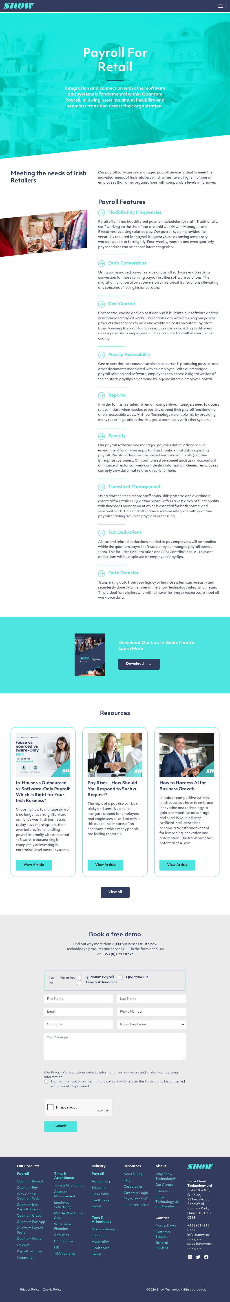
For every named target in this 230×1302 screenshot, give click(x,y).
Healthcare (100, 1200)
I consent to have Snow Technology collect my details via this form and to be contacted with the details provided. (118, 1084)
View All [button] (115, 892)
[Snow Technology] (18, 6)
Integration (26, 1257)
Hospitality (100, 1194)
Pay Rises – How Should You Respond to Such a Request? (112, 789)
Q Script (23, 1245)
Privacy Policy (29, 1289)
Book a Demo (165, 1226)
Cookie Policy (52, 1289)
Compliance (63, 1241)
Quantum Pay (27, 1187)
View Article (34, 865)
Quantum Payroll (99, 977)
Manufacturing (103, 1229)
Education (100, 1187)
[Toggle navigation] (221, 6)
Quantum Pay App (31, 1222)
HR (56, 1247)
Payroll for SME (136, 1199)
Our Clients (164, 1185)
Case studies (133, 1186)
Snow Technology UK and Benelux (167, 1202)
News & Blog (133, 1174)
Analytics (61, 1235)
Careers (161, 1191)
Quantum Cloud (29, 1215)
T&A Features (64, 1253)
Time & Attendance (101, 982)
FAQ (127, 1180)
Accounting (101, 1181)
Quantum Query (29, 1239)
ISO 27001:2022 (136, 1205)
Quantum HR (137, 977)
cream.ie (200, 1289)
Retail (96, 1206)
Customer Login (136, 1193)
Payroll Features (29, 1251)
